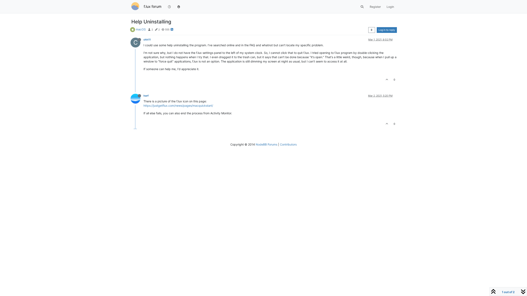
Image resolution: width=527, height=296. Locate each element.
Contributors (288, 144)
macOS (141, 29)
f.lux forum (152, 6)
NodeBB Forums (266, 144)
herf (146, 95)
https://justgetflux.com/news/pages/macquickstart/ (178, 105)
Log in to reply (387, 29)
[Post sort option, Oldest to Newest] (371, 30)
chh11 (147, 39)
